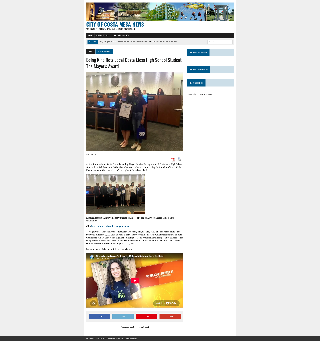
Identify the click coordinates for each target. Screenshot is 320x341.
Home (90, 35)
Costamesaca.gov (121, 35)
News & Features (103, 35)
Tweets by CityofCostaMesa (199, 94)
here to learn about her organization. (111, 226)
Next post (144, 326)
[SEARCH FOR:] (220, 41)
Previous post (127, 326)
